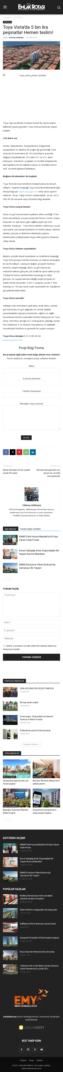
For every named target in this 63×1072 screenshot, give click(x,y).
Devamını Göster (31, 744)
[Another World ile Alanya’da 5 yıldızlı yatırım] (46, 768)
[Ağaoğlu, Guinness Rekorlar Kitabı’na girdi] (16, 798)
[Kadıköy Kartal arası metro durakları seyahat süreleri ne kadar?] (10, 899)
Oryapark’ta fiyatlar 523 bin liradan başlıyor (39, 938)
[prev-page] (5, 579)
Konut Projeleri (9, 544)
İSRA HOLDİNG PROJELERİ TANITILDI (37, 688)
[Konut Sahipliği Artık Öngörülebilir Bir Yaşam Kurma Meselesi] (10, 554)
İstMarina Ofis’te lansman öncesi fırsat (38, 924)
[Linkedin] (33, 452)
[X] (13, 452)
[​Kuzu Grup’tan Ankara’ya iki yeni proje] (10, 955)
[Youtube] (42, 1050)
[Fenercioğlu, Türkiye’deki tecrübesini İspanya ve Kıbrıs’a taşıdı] (10, 720)
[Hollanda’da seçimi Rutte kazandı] (10, 734)
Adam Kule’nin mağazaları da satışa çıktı (38, 910)
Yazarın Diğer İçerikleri (30, 529)
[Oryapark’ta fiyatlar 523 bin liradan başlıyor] (10, 941)
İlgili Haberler (11, 529)
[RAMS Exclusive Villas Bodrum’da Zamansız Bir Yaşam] (10, 568)
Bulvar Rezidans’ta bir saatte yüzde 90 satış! (16, 471)
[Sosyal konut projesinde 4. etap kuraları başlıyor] (46, 798)
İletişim (23, 1060)
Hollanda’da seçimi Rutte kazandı (35, 730)
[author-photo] (31, 501)
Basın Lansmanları (11, 806)
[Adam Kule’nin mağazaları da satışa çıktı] (10, 913)
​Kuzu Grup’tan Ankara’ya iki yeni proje (37, 952)
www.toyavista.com (13, 339)
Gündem (7, 558)
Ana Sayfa (7, 17)
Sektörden (18, 17)
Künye (31, 1060)
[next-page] (9, 579)
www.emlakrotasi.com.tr (32, 1068)
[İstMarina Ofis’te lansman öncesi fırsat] (10, 927)
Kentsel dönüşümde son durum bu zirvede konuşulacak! (48, 473)
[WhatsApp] (26, 452)
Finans (36, 806)
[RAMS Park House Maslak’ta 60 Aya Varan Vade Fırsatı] (10, 540)
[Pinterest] (19, 452)
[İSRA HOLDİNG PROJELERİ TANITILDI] (10, 692)
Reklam (40, 1060)
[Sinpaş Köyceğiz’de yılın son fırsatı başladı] (16, 768)
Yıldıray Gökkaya (16, 37)
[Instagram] (28, 1049)
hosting (27, 1016)
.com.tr (13, 1016)
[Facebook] (6, 452)
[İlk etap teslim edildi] (10, 706)
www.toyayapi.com (28, 191)
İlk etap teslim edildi (29, 702)
